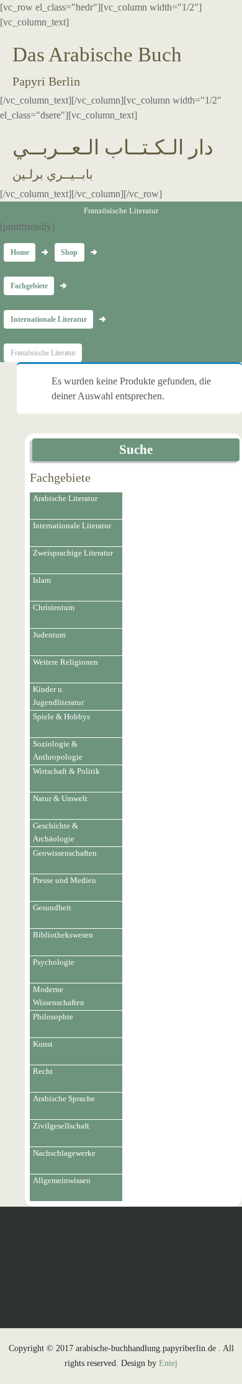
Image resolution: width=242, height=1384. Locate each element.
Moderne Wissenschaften (58, 996)
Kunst (43, 1044)
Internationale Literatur (49, 319)
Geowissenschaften (65, 853)
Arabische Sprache (64, 1098)
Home (20, 252)
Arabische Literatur (65, 498)
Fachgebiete (29, 286)
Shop (69, 252)
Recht (43, 1071)
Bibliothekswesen (63, 934)
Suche (136, 449)
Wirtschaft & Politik (66, 771)
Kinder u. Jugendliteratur (58, 696)
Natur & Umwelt (60, 798)
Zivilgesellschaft (61, 1125)
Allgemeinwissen (62, 1180)
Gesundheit (52, 907)
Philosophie (53, 1016)
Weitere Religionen (65, 662)
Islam (42, 580)
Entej (168, 1363)
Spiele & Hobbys (61, 716)
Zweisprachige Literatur (73, 552)
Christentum (53, 607)
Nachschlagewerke (64, 1153)
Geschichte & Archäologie (55, 832)
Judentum (49, 634)
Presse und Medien (64, 880)
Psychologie (53, 962)
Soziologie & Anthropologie (58, 750)
